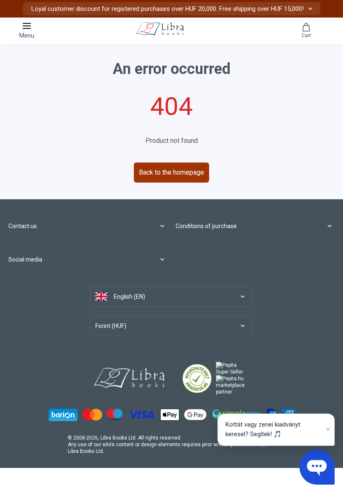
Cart (306, 35)
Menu (26, 35)
